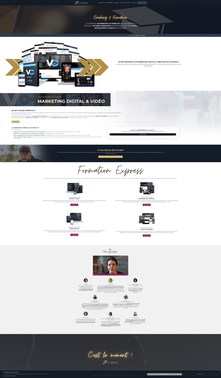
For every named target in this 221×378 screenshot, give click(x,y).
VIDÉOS (122, 2)
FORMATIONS (102, 2)
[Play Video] (94, 275)
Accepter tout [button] (164, 374)
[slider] (111, 275)
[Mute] (127, 275)
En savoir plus (74, 204)
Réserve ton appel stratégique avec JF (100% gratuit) (110, 156)
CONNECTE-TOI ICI (139, 35)
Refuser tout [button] (200, 374)
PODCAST (116, 2)
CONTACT (133, 2)
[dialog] (110, 374)
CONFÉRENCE (109, 2)
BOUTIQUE (127, 2)
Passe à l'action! (142, 2)
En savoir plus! (16, 121)
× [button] (219, 371)
